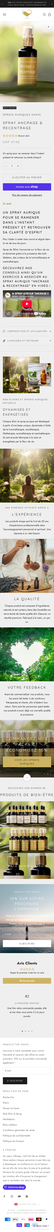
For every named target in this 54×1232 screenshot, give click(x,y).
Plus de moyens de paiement (27, 195)
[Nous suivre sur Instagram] (11, 1196)
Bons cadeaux (10, 1124)
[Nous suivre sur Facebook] (4, 1196)
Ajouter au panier (27, 177)
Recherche (8, 1097)
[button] (10, 135)
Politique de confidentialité (16, 1135)
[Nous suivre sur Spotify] (26, 1196)
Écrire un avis (27, 980)
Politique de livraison (13, 1141)
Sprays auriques (11, 1108)
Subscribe (27, 943)
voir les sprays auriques (27, 761)
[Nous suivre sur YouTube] (19, 1196)
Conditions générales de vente (19, 1130)
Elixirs (6, 1102)
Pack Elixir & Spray (12, 1113)
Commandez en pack (15, 4)
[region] (27, 748)
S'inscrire (15, 1080)
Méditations (9, 1119)
